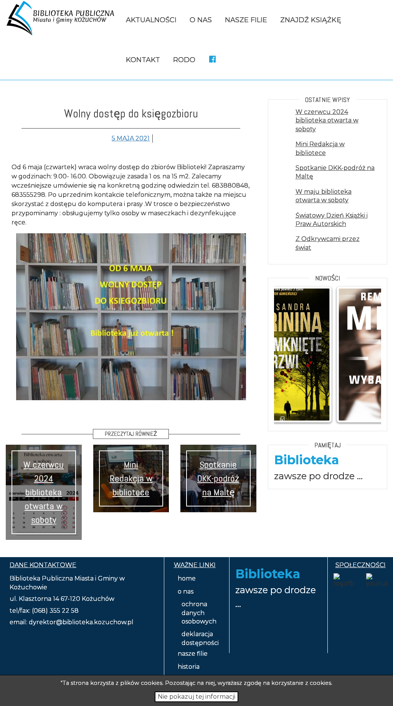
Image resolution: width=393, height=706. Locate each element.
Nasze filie (246, 20)
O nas (201, 20)
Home (187, 578)
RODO (184, 60)
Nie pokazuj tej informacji (196, 696)
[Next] (365, 354)
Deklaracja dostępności (200, 638)
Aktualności (151, 20)
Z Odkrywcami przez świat (328, 243)
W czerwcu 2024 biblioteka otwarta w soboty (43, 492)
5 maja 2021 (131, 138)
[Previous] (290, 354)
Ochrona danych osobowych (199, 612)
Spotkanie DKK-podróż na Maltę (218, 478)
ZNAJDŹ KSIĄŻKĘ (310, 20)
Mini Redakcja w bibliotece (131, 478)
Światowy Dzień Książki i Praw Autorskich (332, 220)
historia (189, 666)
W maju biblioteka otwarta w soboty (324, 196)
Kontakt (143, 60)
